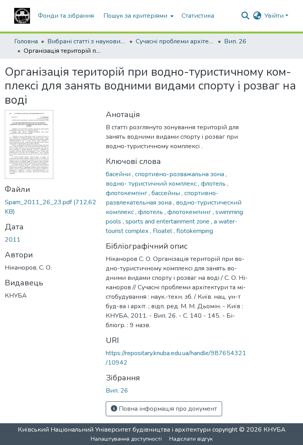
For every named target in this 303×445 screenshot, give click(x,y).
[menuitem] (138, 16)
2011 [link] (13, 239)
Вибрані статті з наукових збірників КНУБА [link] (86, 41)
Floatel (163, 231)
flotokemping (194, 231)
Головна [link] (26, 41)
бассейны (166, 193)
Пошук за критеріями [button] (135, 15)
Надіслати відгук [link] (191, 439)
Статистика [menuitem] (197, 15)
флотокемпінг (127, 193)
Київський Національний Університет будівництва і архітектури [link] (114, 429)
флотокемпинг (190, 212)
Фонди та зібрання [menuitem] (66, 15)
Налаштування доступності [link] (126, 439)
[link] (50, 206)
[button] (22, 16)
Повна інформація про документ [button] (167, 408)
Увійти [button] (274, 15)
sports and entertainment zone (168, 221)
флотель (214, 183)
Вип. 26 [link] (235, 41)
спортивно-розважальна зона (180, 174)
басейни (119, 174)
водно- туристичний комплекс (152, 183)
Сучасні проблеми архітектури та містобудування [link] (175, 41)
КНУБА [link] (275, 429)
